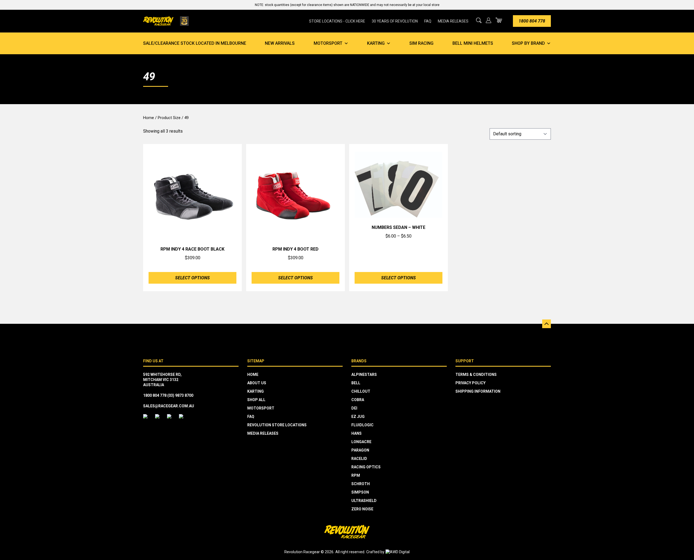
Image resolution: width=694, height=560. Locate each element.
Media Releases (453, 21)
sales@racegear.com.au (168, 406)
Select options (192, 277)
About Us (256, 383)
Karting (376, 43)
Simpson (360, 492)
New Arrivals (280, 43)
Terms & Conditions (476, 374)
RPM (355, 475)
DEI (354, 408)
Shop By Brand (528, 43)
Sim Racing (421, 43)
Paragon (360, 450)
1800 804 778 (532, 21)
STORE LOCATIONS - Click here (337, 21)
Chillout (360, 391)
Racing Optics (366, 467)
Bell (355, 383)
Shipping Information (477, 391)
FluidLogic (362, 425)
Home (148, 117)
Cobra (357, 400)
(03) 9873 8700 (180, 395)
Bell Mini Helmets (472, 43)
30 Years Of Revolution (395, 21)
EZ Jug (358, 416)
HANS (356, 433)
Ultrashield (364, 500)
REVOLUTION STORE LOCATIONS (277, 425)
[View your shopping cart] (499, 20)
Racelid (359, 458)
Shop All (256, 400)
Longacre (361, 442)
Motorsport (328, 43)
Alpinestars (364, 374)
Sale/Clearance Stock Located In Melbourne (194, 43)
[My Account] (488, 20)
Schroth (360, 484)
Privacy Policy (470, 383)
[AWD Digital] (397, 552)
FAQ (427, 21)
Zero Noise (362, 509)
